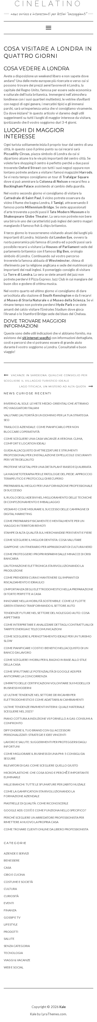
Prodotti (11, 932)
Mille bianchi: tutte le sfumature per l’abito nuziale (45, 784)
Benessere (12, 860)
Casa (7, 867)
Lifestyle (11, 924)
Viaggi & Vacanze (17, 960)
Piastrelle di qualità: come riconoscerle (36, 803)
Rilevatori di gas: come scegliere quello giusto (41, 765)
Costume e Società (18, 882)
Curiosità (11, 896)
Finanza (10, 910)
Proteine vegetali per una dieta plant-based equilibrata (47, 467)
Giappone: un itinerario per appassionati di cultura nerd (48, 547)
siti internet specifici (36, 338)
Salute (9, 938)
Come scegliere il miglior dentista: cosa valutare (43, 540)
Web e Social (13, 967)
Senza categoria (17, 946)
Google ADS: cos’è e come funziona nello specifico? (45, 810)
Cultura (10, 889)
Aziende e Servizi (16, 853)
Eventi (9, 903)
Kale (62, 1007)
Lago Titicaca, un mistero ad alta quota (52, 386)
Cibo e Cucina (14, 874)
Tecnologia (13, 953)
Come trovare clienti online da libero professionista (46, 829)
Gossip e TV (12, 917)
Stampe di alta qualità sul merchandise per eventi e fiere (48, 532)
